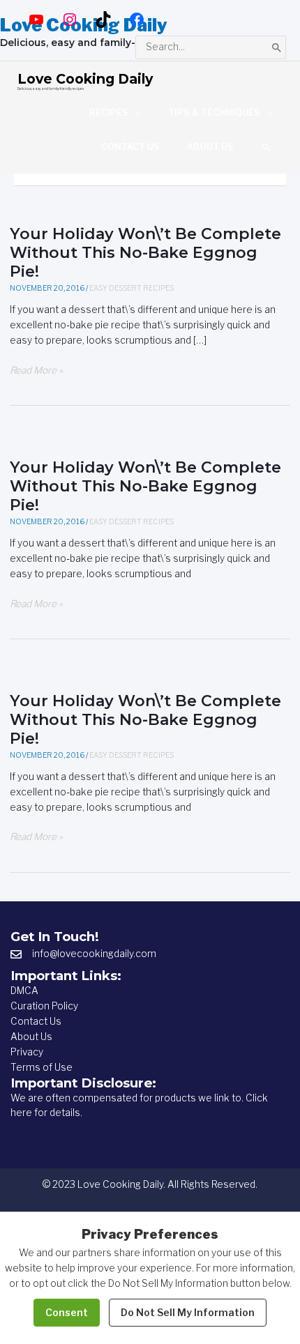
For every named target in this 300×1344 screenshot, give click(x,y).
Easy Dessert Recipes (131, 288)
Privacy (26, 1051)
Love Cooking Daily (85, 78)
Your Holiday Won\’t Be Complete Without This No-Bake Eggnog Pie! (145, 252)
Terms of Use (41, 1067)
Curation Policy (44, 1005)
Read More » (36, 371)
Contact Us (35, 1021)
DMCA (24, 990)
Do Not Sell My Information (188, 1312)
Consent (66, 1312)
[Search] (277, 47)
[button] (266, 147)
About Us (31, 1036)
